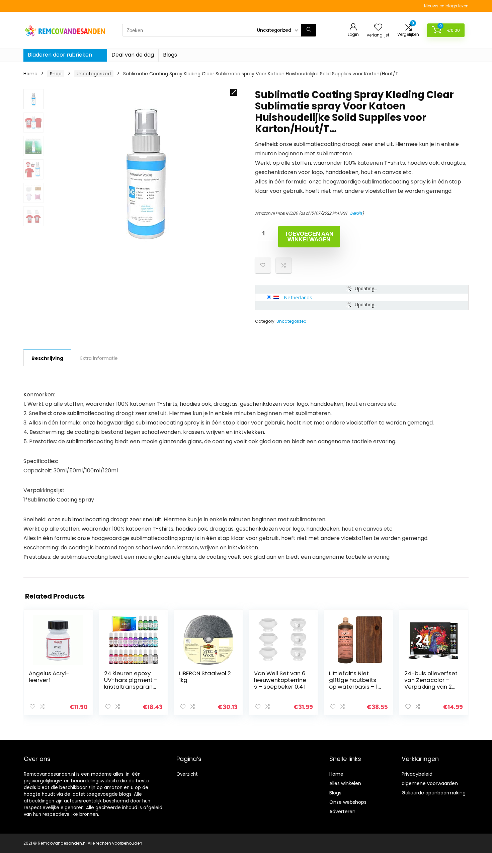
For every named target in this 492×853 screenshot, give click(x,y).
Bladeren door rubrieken (60, 55)
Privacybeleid (417, 774)
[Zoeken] (308, 30)
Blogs (170, 55)
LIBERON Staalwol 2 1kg (205, 676)
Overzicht (187, 774)
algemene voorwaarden (430, 783)
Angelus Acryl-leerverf (49, 676)
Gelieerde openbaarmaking (434, 792)
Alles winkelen (345, 783)
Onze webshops (347, 802)
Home (30, 73)
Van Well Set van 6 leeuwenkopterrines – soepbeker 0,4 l (280, 680)
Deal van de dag (132, 55)
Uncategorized (94, 73)
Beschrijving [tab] (47, 358)
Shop (56, 73)
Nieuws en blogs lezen (446, 6)
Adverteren (342, 811)
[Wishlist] (378, 27)
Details (356, 213)
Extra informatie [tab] (99, 358)
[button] (233, 92)
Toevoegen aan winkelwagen (309, 237)
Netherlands (298, 297)
